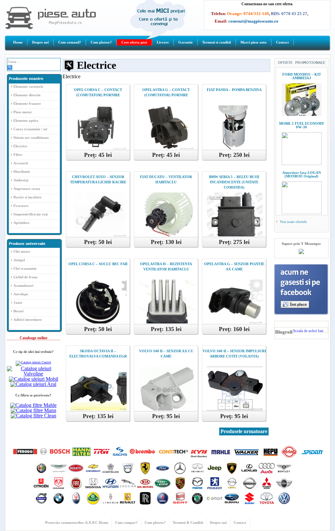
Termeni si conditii (216, 42)
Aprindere (21, 223)
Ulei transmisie (25, 268)
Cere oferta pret (134, 42)
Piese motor (22, 112)
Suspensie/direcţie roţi (30, 214)
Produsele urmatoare (243, 431)
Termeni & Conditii (188, 522)
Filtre (17, 154)
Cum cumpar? (126, 522)
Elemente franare (27, 103)
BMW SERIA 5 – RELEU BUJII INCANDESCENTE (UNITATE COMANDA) (234, 182)
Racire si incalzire (27, 197)
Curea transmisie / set (30, 129)
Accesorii (20, 163)
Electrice (20, 146)
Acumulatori (23, 285)
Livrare (163, 42)
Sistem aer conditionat (31, 137)
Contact (282, 42)
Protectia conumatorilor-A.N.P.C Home (76, 522)
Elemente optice (25, 120)
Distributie (21, 172)
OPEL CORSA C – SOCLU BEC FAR (98, 264)
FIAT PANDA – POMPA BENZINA (234, 90)
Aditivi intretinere (27, 319)
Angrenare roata (26, 189)
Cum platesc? (101, 42)
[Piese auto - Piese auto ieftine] (50, 28)
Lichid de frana (25, 277)
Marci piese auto (253, 42)
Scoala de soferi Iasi (308, 331)
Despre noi (40, 42)
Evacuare (20, 206)
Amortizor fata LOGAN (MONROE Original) (301, 174)
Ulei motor (21, 251)
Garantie (185, 42)
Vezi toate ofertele (293, 222)
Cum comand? (69, 42)
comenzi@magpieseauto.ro (253, 21)
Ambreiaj (20, 180)
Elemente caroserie (28, 86)
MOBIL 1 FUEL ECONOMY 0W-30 (301, 125)
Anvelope (20, 294)
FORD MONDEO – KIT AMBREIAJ (301, 76)
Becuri (18, 311)
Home (18, 42)
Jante (17, 302)
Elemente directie (27, 95)
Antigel (19, 260)
